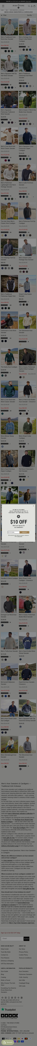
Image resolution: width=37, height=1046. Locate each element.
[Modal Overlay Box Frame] (18, 523)
